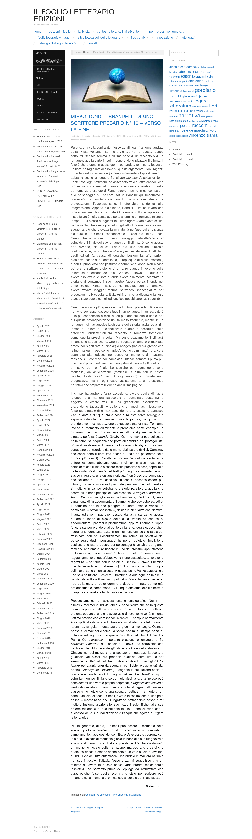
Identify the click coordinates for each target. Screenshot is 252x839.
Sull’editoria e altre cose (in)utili (47, 70)
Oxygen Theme (52, 831)
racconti (200, 125)
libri (213, 105)
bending (173, 72)
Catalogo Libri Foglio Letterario (57, 43)
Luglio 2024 (43, 425)
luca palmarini (186, 111)
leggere (200, 100)
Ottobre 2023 (44, 459)
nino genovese (208, 116)
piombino (174, 126)
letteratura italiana (200, 106)
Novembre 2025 (45, 365)
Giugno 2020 (44, 593)
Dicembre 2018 (45, 633)
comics (199, 71)
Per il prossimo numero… (166, 31)
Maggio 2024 (44, 434)
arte (213, 67)
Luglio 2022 (43, 509)
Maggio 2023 (44, 479)
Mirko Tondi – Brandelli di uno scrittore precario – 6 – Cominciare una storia (50, 302)
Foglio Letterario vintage (53, 37)
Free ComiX (138, 37)
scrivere (210, 130)
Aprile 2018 (43, 657)
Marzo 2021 (43, 573)
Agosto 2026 (43, 326)
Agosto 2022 (43, 504)
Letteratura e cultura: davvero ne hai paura (49, 60)
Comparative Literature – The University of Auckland (113, 794)
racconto (213, 126)
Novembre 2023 (45, 454)
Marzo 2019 (43, 623)
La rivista (84, 31)
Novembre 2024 (45, 405)
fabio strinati (196, 80)
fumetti (205, 85)
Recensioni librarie (47, 92)
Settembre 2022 (45, 499)
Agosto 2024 (43, 420)
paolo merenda (196, 120)
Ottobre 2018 (44, 638)
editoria (187, 76)
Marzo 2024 (43, 444)
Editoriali (41, 52)
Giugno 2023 (44, 474)
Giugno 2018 (44, 647)
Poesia (40, 98)
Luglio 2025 (43, 380)
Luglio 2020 (43, 588)
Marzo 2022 (43, 529)
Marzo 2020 (43, 598)
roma (171, 130)
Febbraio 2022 (44, 534)
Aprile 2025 (43, 390)
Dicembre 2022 (45, 494)
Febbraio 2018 (44, 667)
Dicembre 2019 (45, 608)
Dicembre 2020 (45, 578)
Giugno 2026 (44, 335)
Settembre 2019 (45, 613)
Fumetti (40, 85)
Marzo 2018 (43, 662)
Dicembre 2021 (45, 543)
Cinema (40, 78)
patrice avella (210, 120)
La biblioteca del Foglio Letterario (98, 37)
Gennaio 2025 (44, 395)
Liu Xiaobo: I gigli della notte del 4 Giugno (50, 283)
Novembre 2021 (45, 548)
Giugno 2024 (44, 429)
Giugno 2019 (44, 618)
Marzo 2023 (43, 489)
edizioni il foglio (203, 76)
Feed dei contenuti (182, 154)
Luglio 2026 (43, 330)
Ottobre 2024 (44, 410)
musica (173, 116)
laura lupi (186, 101)
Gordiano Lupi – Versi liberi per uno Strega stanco (48, 161)
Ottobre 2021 (44, 553)
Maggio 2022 (44, 519)
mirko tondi (209, 110)
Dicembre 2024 (45, 400)
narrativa (189, 115)
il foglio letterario (188, 96)
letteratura (180, 105)
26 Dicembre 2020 (111, 135)
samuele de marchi (190, 130)
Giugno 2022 (44, 514)
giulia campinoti (187, 91)
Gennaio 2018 (44, 672)
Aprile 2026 (43, 345)
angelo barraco (203, 67)
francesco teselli (191, 85)
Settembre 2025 (45, 370)
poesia (186, 125)
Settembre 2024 (45, 415)
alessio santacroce (182, 66)
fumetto (174, 90)
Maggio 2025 (44, 385)
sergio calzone (176, 135)
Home (37, 31)
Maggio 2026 (44, 340)
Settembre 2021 (45, 558)
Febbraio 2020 (44, 603)
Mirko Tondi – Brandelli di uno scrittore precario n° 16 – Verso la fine (116, 123)
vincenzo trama (203, 135)
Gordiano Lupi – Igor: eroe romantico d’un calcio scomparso (51, 176)
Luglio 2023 (43, 469)
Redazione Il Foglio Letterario (85, 135)
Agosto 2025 (43, 375)
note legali (188, 37)
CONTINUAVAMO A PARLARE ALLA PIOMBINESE (47, 195)
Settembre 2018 (45, 642)
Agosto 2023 (43, 464)
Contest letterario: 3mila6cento (118, 31)
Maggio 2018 (44, 652)
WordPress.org (180, 164)
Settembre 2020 (45, 583)
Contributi (42, 119)
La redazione (164, 37)
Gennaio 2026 (44, 360)
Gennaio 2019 (44, 628)
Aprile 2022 (43, 524)
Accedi (176, 149)
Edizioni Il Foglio (60, 31)
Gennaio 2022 (44, 539)
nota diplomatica (178, 121)
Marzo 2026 (43, 350)
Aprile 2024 (43, 440)
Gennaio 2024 (44, 449)
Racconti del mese (46, 112)
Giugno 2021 (44, 568)
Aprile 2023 (43, 484)
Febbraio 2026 (44, 355)
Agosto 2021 (43, 563)
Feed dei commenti (182, 159)
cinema (186, 71)
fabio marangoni (178, 81)
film (180, 85)
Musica (40, 105)
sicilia (185, 135)
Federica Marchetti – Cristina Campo (48, 233)
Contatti (93, 43)
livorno (173, 111)
